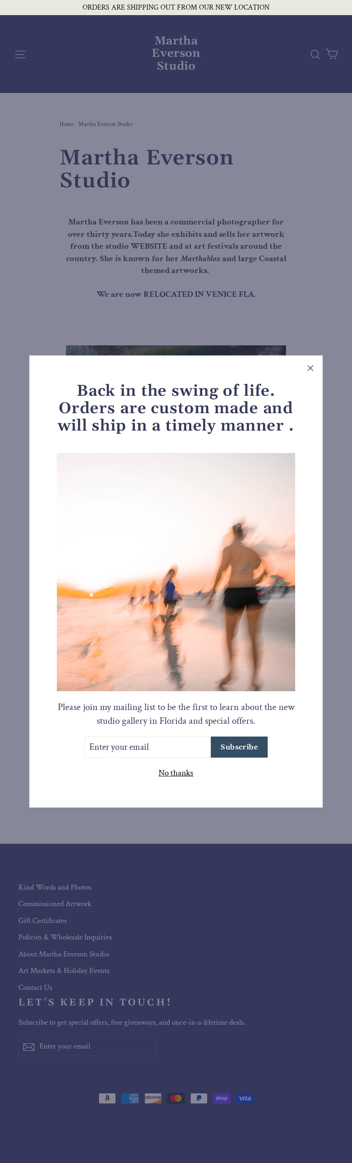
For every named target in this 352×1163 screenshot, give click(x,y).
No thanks (176, 773)
